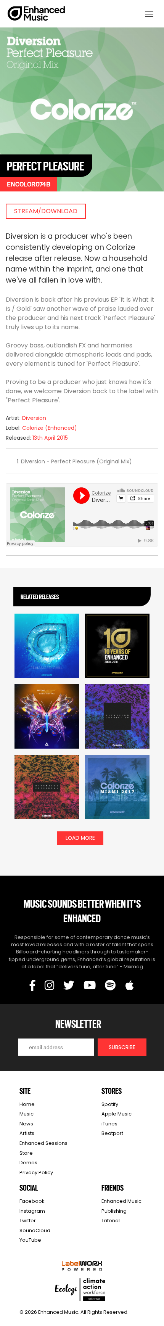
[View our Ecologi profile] (80, 1289)
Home (27, 1104)
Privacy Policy (36, 1172)
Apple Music (116, 1114)
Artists (26, 1133)
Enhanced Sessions (43, 1143)
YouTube (30, 1240)
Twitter (27, 1220)
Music (26, 1114)
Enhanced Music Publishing (121, 1206)
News (26, 1123)
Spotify (109, 1104)
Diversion (34, 418)
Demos (28, 1162)
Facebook (31, 1201)
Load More (80, 838)
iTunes (109, 1123)
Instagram (32, 1211)
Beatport (112, 1133)
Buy (47, 663)
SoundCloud (34, 1230)
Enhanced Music (36, 14)
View (47, 645)
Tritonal (110, 1220)
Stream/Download (45, 211)
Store (26, 1153)
